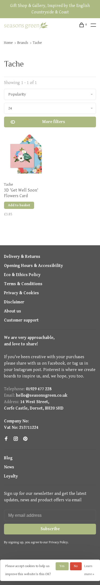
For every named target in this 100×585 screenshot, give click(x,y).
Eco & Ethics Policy (22, 274)
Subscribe (50, 529)
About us (12, 311)
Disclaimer (14, 302)
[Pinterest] (25, 439)
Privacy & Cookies (21, 293)
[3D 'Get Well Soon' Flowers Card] (26, 156)
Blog (8, 458)
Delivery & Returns (22, 256)
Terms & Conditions (23, 283)
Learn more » (89, 570)
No (76, 566)
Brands (22, 43)
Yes (62, 566)
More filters (53, 121)
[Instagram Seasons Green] (16, 439)
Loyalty (11, 476)
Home (8, 43)
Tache (37, 43)
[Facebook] (6, 439)
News (9, 467)
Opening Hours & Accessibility (33, 265)
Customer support (21, 320)
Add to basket (19, 205)
